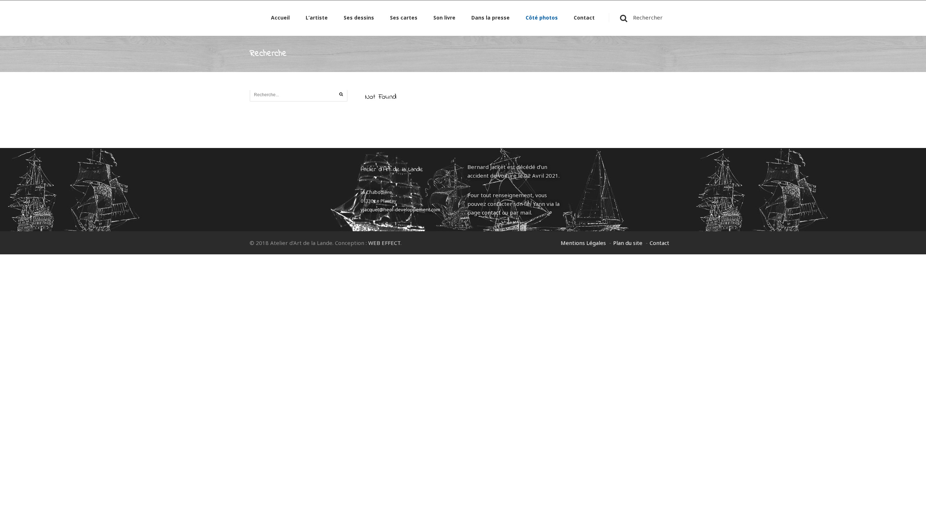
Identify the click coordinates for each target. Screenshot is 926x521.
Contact (584, 18)
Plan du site (627, 242)
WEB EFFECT (384, 242)
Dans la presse (490, 18)
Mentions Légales (583, 242)
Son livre (444, 18)
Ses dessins (359, 18)
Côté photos (542, 18)
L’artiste (317, 18)
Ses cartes (403, 18)
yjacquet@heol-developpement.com (400, 209)
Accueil (280, 18)
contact (491, 212)
